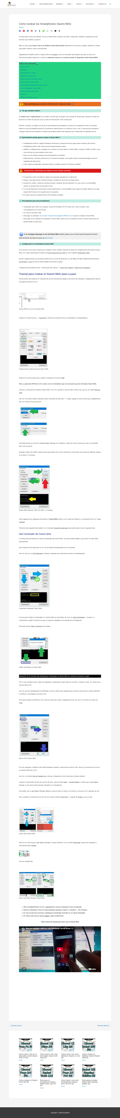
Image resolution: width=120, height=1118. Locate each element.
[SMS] (55, 31)
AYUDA (32, 4)
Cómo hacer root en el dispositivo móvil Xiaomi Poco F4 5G (28, 1056)
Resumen (24, 94)
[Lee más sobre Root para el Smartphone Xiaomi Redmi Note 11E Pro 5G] (46, 1071)
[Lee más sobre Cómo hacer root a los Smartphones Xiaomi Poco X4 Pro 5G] (67, 1071)
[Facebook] (20, 31)
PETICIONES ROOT (46, 4)
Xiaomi (21, 27)
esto (72, 104)
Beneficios (24, 70)
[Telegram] (36, 31)
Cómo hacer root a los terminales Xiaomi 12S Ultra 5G (49, 1056)
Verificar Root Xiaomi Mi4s (29, 91)
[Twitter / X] (59, 31)
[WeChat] (43, 31)
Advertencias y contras (28, 73)
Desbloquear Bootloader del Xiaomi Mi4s (34, 85)
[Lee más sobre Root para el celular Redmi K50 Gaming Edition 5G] (88, 1071)
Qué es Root (25, 67)
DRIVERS (59, 4)
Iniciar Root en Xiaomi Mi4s (30, 82)
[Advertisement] (60, 992)
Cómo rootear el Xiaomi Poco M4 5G (28, 1081)
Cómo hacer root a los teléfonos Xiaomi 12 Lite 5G (70, 1056)
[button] (110, 4)
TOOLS (78, 4)
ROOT (69, 4)
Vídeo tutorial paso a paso (29, 97)
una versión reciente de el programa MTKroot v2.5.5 (56, 216)
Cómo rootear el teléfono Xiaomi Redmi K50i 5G (91, 1056)
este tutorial (49, 238)
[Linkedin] (28, 31)
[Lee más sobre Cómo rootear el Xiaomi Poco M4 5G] (25, 1071)
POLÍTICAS (89, 4)
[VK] (51, 31)
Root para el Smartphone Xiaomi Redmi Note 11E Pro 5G (48, 1082)
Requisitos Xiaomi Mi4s (28, 76)
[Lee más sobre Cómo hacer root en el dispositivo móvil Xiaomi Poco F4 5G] (25, 1045)
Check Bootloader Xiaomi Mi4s (31, 88)
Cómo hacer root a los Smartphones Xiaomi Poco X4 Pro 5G (70, 1082)
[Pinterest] (24, 31)
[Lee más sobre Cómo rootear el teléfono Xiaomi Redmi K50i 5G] (88, 1045)
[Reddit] (32, 31)
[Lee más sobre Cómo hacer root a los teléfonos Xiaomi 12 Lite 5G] (67, 1045)
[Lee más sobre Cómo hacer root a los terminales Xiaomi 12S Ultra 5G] (46, 1045)
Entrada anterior (15, 1025)
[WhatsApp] (47, 31)
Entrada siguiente (104, 1025)
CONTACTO (102, 4)
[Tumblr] (39, 31)
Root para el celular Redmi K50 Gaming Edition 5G (89, 1082)
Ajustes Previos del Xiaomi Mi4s (31, 79)
